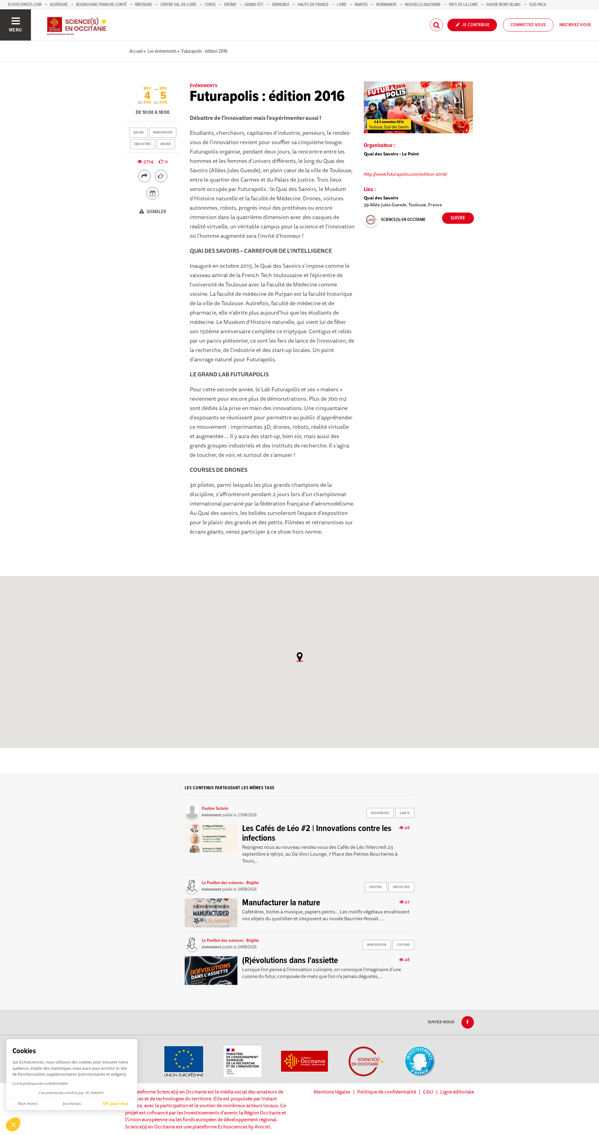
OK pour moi (115, 1103)
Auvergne (59, 4)
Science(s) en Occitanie (403, 220)
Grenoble (281, 4)
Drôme (230, 4)
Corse (210, 4)
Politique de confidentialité (386, 1092)
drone (165, 144)
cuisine (403, 945)
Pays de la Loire (463, 4)
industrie (142, 144)
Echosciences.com (24, 4)
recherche (380, 813)
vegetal (375, 887)
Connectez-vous (528, 25)
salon (138, 132)
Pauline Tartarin (215, 808)
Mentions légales (332, 1092)
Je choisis (72, 1103)
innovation (163, 132)
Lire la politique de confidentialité (40, 1083)
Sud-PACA (537, 4)
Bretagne (143, 4)
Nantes (361, 4)
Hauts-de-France (313, 4)
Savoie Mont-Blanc (503, 4)
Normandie (386, 4)
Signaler (156, 211)
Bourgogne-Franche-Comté (101, 4)
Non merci (28, 1103)
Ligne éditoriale (457, 1092)
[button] (13, 1124)
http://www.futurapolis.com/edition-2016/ (405, 174)
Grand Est (254, 4)
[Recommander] (161, 176)
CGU (428, 1092)
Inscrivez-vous (575, 25)
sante (405, 813)
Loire (341, 4)
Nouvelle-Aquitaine (423, 4)
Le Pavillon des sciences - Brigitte (230, 883)
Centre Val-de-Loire (178, 4)
